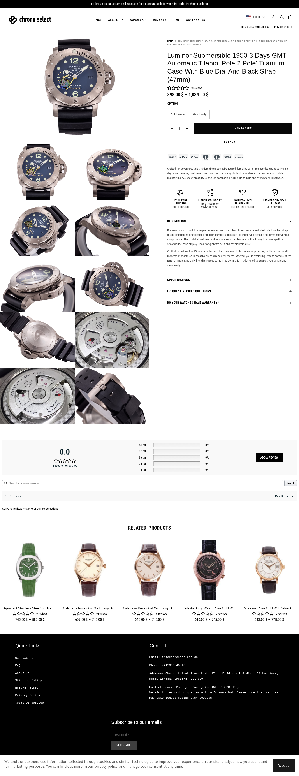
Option (172, 103)
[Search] (282, 17)
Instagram (113, 3)
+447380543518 (283, 27)
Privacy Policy (27, 695)
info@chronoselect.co (255, 27)
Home (97, 19)
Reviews (160, 19)
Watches (137, 19)
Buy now (229, 141)
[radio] (177, 114)
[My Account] (273, 17)
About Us (116, 19)
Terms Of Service (29, 702)
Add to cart (243, 128)
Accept (283, 765)
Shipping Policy (28, 680)
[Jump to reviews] (178, 88)
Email (114, 727)
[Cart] (290, 17)
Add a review (269, 457)
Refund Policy (27, 687)
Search (290, 483)
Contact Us (195, 19)
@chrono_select (197, 3)
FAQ (176, 19)
